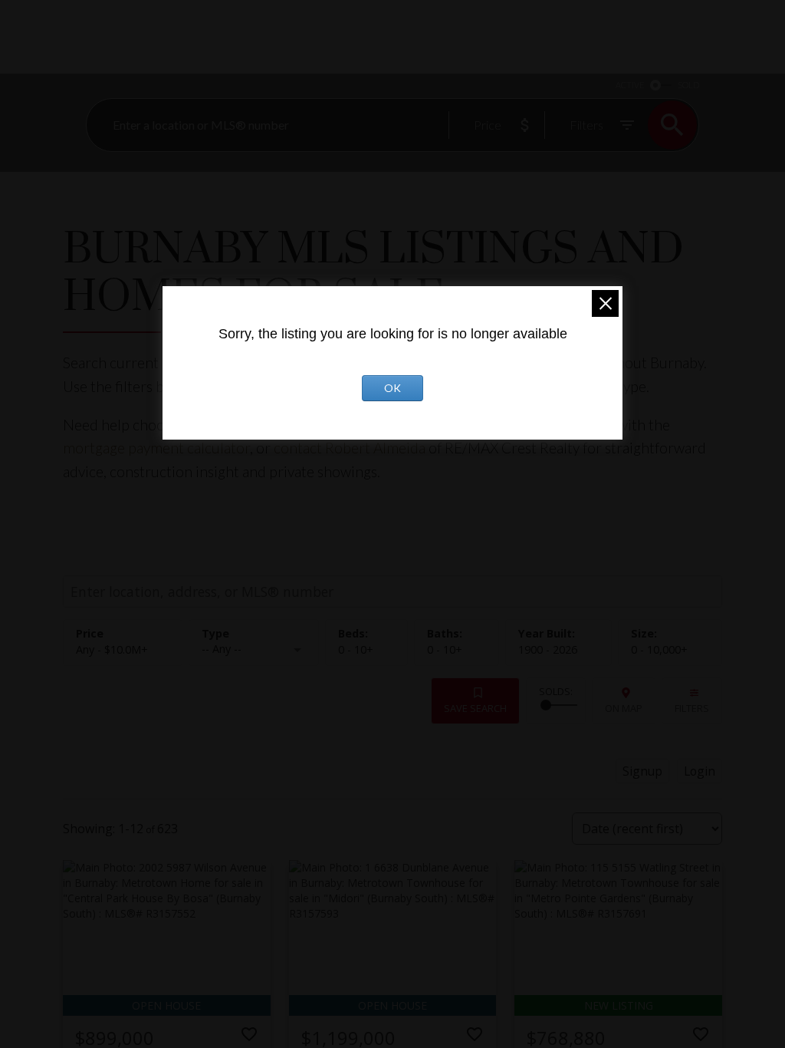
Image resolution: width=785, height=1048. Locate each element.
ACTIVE (630, 85)
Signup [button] (642, 771)
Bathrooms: (444, 649)
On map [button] (623, 708)
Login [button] (699, 771)
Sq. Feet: (659, 649)
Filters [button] (692, 708)
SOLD (688, 85)
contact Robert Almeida (351, 447)
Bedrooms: (355, 649)
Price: (112, 649)
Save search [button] (475, 708)
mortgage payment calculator (156, 447)
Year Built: (547, 649)
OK (392, 387)
